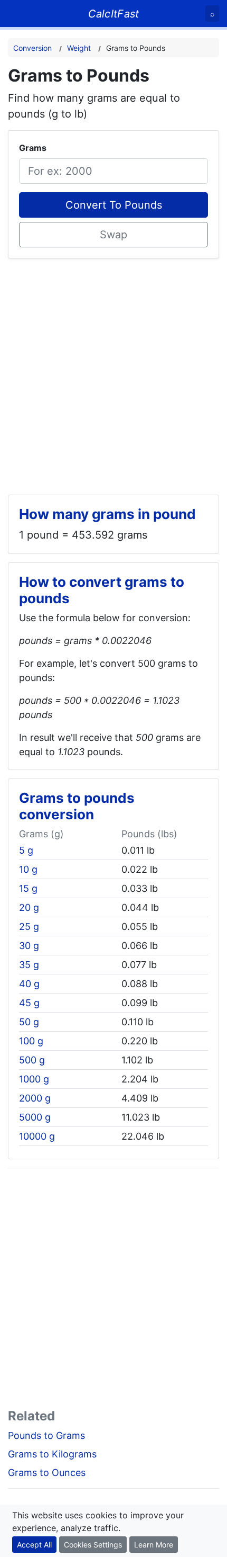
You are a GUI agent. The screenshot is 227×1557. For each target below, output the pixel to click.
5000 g (35, 1117)
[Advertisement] (113, 372)
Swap (113, 234)
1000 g (34, 1079)
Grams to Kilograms (52, 1454)
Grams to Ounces (47, 1472)
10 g (28, 869)
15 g (28, 888)
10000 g (37, 1136)
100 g (31, 1040)
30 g (29, 945)
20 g (29, 907)
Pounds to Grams (46, 1435)
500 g (32, 1060)
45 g (29, 1002)
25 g (29, 926)
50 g (29, 1021)
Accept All (34, 1544)
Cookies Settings (93, 1544)
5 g (26, 850)
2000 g (35, 1098)
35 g (29, 964)
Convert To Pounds (113, 205)
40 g (29, 983)
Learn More (153, 1544)
